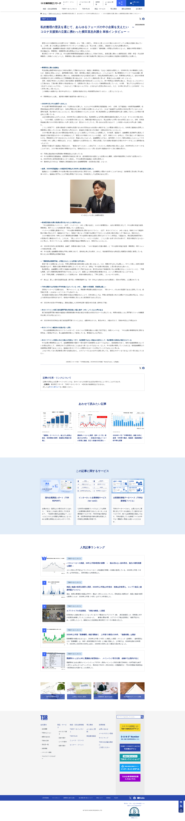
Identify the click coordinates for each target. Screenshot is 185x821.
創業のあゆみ (46, 737)
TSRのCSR (45, 740)
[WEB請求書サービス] (52, 691)
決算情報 (44, 748)
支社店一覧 (45, 744)
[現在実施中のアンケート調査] (132, 691)
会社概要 (44, 729)
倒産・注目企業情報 (50, 9)
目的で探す (62, 738)
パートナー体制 (46, 752)
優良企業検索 (126, 9)
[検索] (142, 717)
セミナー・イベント (77, 745)
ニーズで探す (63, 741)
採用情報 (102, 725)
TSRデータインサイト (69, 9)
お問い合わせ (103, 729)
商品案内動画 (91, 736)
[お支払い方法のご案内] (79, 691)
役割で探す (62, 745)
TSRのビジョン (46, 733)
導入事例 (113, 9)
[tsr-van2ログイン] (130, 727)
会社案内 (139, 9)
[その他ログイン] (130, 747)
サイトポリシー (54, 387)
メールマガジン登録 (106, 733)
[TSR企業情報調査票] (130, 777)
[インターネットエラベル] (130, 767)
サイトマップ (103, 738)
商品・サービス (100, 9)
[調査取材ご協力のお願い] (106, 691)
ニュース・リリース (77, 740)
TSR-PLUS (86, 9)
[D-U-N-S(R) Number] (130, 737)
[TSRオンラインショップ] (130, 757)
